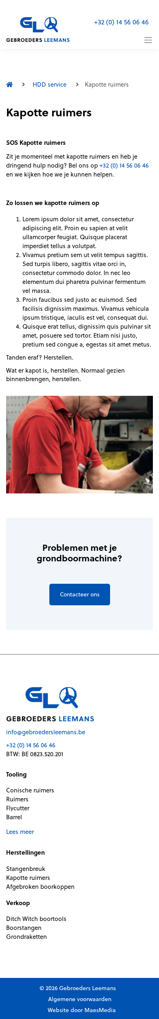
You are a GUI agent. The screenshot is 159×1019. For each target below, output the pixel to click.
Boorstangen (24, 927)
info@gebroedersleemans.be (45, 732)
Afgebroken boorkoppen (40, 886)
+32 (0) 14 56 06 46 (121, 21)
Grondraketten (26, 936)
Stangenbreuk (25, 868)
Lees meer (20, 831)
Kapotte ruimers (28, 877)
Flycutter (17, 808)
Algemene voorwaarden (79, 999)
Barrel (14, 817)
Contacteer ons (79, 594)
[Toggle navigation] (148, 40)
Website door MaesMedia (82, 1010)
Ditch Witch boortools (36, 918)
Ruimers (17, 799)
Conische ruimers (30, 790)
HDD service (49, 84)
